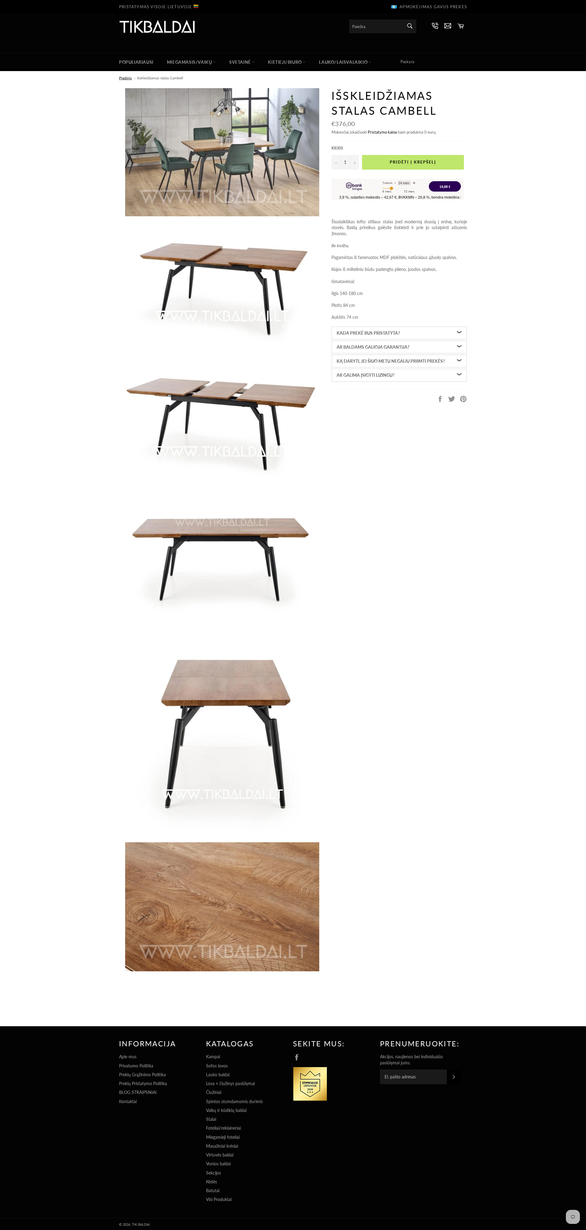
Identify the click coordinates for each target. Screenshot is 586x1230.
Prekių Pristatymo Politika (143, 1083)
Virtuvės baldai (219, 1154)
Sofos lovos (217, 1065)
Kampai (213, 1056)
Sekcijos (213, 1172)
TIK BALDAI (141, 1224)
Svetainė (240, 62)
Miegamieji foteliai (223, 1137)
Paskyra (407, 61)
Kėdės (211, 1181)
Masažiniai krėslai (222, 1146)
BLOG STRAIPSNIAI (138, 1092)
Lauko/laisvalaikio (343, 62)
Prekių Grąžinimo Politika (142, 1074)
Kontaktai (128, 1101)
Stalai (211, 1119)
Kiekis (337, 148)
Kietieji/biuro (285, 62)
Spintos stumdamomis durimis (234, 1101)
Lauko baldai (218, 1074)
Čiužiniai (213, 1092)
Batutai (212, 1190)
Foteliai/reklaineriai (223, 1128)
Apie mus (127, 1056)
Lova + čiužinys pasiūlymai (230, 1083)
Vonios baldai (218, 1163)
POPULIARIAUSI (136, 62)
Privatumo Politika (136, 1065)
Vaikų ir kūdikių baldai (226, 1110)
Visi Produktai (219, 1199)
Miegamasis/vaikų (190, 62)
